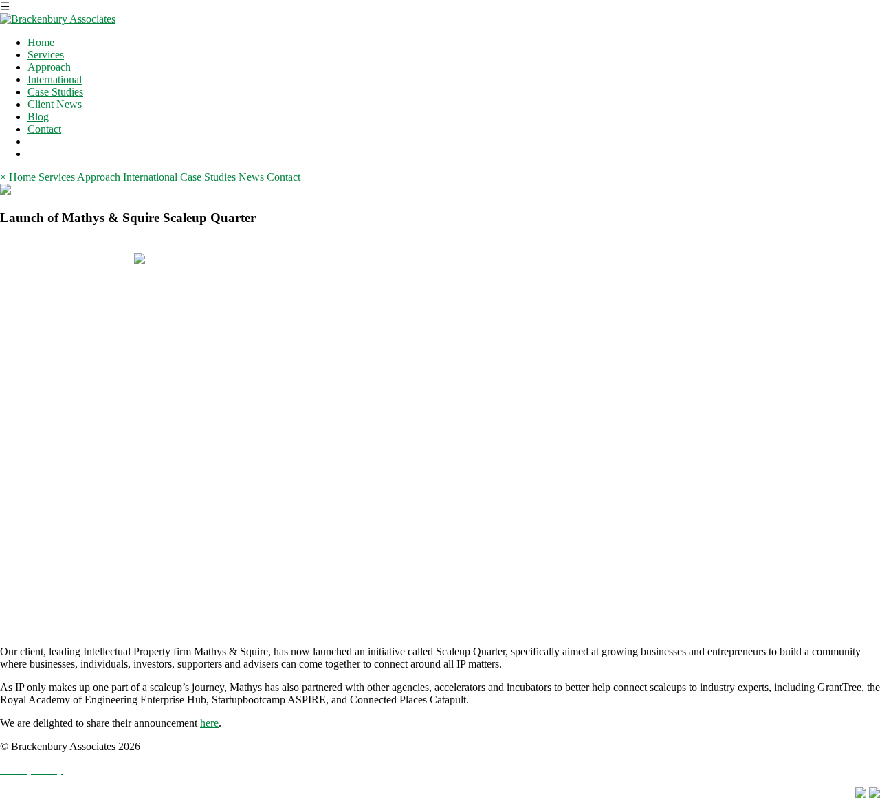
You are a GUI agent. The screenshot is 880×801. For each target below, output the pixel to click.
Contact (44, 129)
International (55, 79)
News (251, 177)
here (209, 723)
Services (46, 55)
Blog (38, 116)
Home (41, 42)
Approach (49, 67)
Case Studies (55, 92)
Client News (55, 104)
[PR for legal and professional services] (58, 19)
